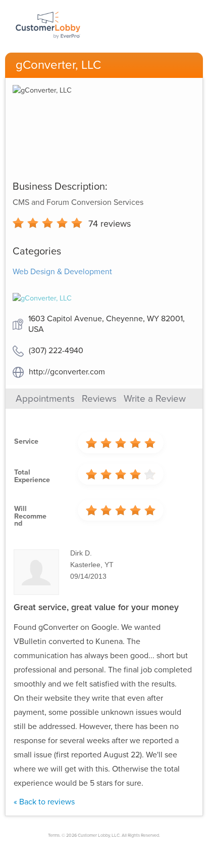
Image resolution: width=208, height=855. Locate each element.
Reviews (99, 398)
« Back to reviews (44, 802)
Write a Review (155, 398)
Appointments (45, 398)
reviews (109, 223)
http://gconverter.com (67, 372)
